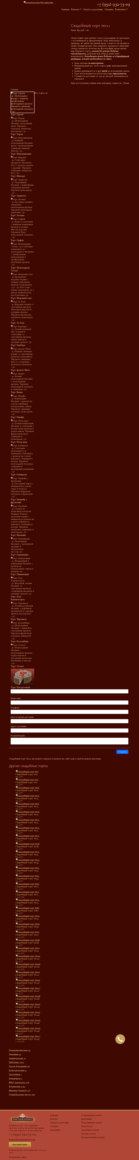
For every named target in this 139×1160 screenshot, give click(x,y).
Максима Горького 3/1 (19, 1090)
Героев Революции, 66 (19, 1066)
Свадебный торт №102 (27, 958)
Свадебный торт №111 (27, 974)
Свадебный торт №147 (27, 1038)
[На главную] (38, 2)
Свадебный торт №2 (26, 782)
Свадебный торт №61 (27, 886)
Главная (65, 9)
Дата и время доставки (22, 717)
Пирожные (86, 1118)
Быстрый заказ (19, 1144)
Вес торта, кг (41, 93)
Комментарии (18, 735)
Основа (14, 89)
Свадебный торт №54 (27, 878)
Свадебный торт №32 (26, 830)
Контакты (55, 1129)
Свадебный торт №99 (27, 950)
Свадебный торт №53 (26, 870)
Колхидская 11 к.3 (17, 1086)
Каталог (54, 1118)
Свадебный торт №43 (27, 862)
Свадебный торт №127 (27, 990)
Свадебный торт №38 (27, 846)
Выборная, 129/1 (16, 1062)
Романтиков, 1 (15, 1078)
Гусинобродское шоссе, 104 (22, 1094)
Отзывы (109, 9)
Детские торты (88, 1133)
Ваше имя (16, 698)
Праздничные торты (91, 1122)
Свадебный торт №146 (27, 1022)
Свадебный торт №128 (27, 998)
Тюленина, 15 (15, 1054)
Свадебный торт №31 (26, 822)
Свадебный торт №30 (27, 814)
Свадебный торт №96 (27, 926)
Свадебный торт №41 (26, 854)
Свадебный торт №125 (27, 982)
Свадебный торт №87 (27, 910)
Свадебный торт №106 (27, 966)
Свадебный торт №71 (26, 894)
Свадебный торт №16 (27, 790)
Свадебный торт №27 (26, 806)
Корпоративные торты (92, 1137)
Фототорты (87, 1126)
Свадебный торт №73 (26, 902)
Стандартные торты (91, 1115)
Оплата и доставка (93, 9)
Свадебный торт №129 (27, 1006)
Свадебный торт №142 (27, 1014)
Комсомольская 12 (17, 1070)
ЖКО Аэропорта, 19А (19, 1082)
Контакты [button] (120, 9)
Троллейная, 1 (15, 1074)
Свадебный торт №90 (27, 918)
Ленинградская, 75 (17, 1058)
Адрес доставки (18, 726)
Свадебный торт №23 (26, 798)
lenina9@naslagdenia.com (22, 1139)
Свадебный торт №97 (27, 934)
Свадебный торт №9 (26, 774)
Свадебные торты (90, 1129)
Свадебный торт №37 (26, 838)
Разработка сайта (17, 1157)
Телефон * (15, 707)
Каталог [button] (75, 9)
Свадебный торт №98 (27, 942)
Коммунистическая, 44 (19, 1050)
